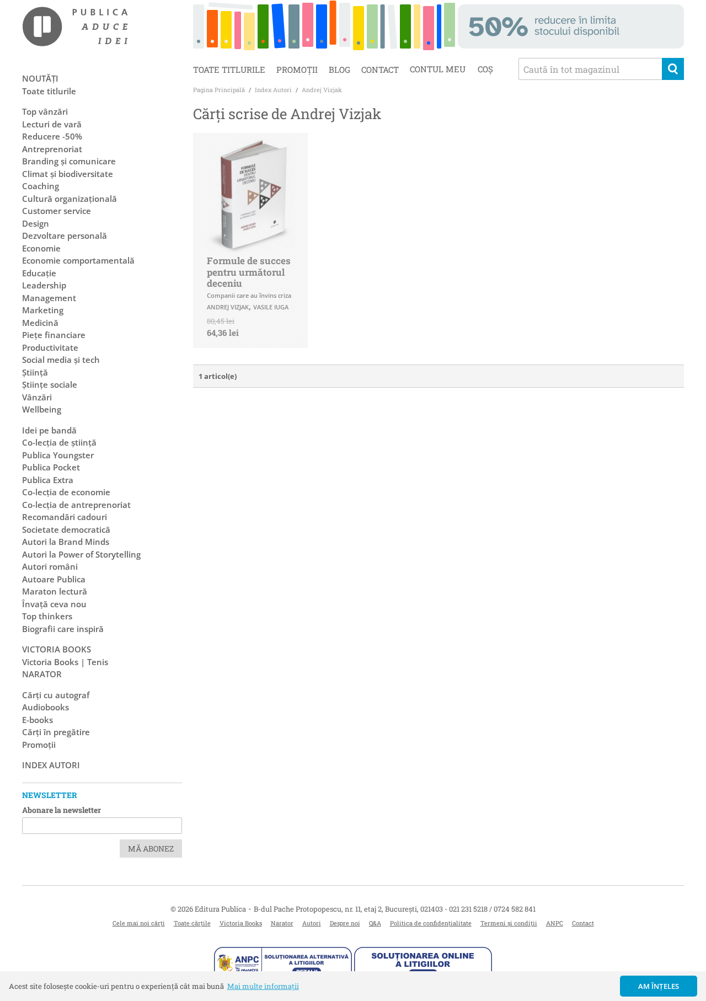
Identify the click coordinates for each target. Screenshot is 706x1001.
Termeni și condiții (508, 923)
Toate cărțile (192, 923)
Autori (311, 923)
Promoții (297, 69)
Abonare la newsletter (61, 810)
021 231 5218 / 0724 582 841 (492, 909)
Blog (339, 69)
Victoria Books (241, 923)
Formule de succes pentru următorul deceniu (249, 272)
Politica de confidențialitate (431, 923)
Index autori (51, 764)
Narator (282, 923)
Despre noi (345, 923)
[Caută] (673, 69)
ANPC (554, 923)
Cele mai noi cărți (139, 923)
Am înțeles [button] (659, 986)
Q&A (375, 923)
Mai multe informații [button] (263, 986)
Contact (380, 69)
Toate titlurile (229, 69)
